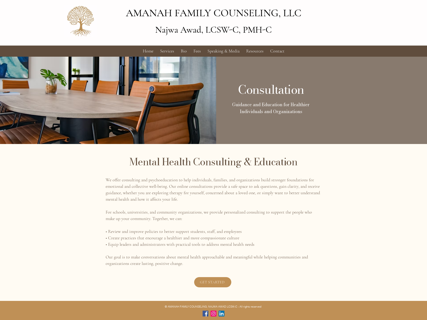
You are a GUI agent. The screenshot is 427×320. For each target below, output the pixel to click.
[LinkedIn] (221, 313)
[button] (167, 51)
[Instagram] (213, 313)
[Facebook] (205, 313)
